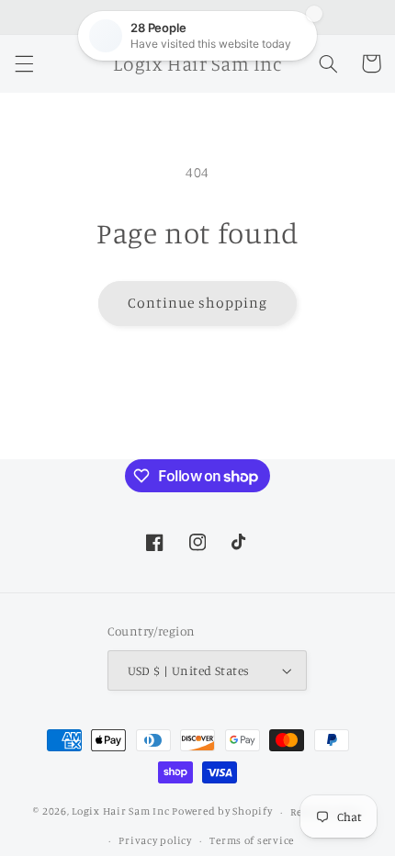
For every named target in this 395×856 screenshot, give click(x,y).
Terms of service (251, 840)
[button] (24, 63)
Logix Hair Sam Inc (120, 811)
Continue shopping (198, 302)
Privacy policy (154, 840)
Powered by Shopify (222, 811)
